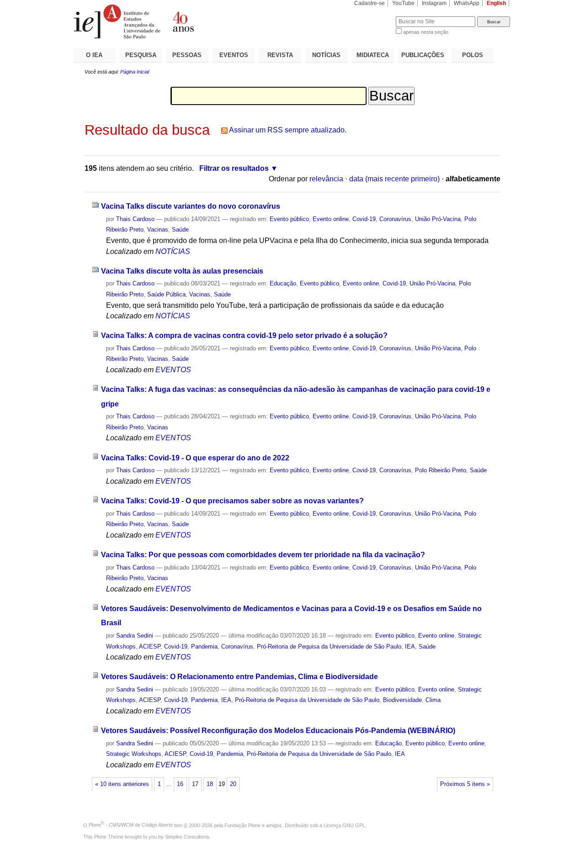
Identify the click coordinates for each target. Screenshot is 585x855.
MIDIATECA (372, 55)
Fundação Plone (242, 825)
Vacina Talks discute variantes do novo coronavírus (190, 206)
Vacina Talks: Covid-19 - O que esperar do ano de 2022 (195, 458)
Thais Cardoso (135, 219)
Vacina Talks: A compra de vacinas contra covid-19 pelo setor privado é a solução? (244, 335)
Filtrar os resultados (234, 168)
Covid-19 (364, 219)
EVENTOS (233, 55)
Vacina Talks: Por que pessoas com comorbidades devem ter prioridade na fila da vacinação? (263, 555)
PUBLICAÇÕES (422, 55)
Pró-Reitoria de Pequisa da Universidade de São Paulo (329, 646)
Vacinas (157, 229)
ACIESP (149, 646)
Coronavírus (395, 219)
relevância (326, 179)
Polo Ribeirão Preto (440, 470)
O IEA (94, 55)
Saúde (180, 229)
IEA (410, 646)
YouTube (403, 3)
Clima (433, 700)
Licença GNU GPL (344, 825)
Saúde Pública (166, 294)
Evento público (289, 219)
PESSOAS (187, 55)
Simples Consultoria (187, 836)
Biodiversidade (402, 700)
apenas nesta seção (425, 32)
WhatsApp (466, 3)
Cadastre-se (369, 3)
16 (180, 784)
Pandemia (204, 646)
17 (195, 784)
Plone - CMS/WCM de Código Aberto (131, 825)
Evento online (331, 219)
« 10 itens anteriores (122, 784)
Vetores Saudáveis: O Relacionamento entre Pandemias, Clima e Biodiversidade (239, 677)
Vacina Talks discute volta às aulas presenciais (182, 271)
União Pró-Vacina (438, 219)
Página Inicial (134, 71)
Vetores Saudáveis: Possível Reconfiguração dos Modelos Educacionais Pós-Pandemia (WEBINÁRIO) (278, 730)
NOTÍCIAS (326, 55)
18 (210, 784)
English (496, 3)
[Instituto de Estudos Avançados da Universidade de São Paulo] (182, 21)
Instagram (434, 3)
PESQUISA (140, 55)
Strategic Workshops (133, 753)
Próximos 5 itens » (465, 784)
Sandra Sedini (134, 635)
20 (233, 784)
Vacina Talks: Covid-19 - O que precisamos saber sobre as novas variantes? (232, 501)
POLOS (472, 55)
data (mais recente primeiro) (394, 179)
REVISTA (280, 55)
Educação (283, 283)
